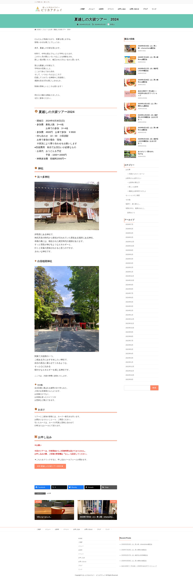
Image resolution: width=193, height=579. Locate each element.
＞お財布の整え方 (133, 182)
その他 (128, 200)
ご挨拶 (39, 529)
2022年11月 (130, 371)
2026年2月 (129, 237)
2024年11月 (130, 276)
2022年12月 (130, 366)
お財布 (57, 529)
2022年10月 (130, 375)
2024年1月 (129, 315)
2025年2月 (129, 267)
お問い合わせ (88, 529)
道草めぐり (131, 213)
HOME (80, 538)
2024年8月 (129, 289)
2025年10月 (130, 246)
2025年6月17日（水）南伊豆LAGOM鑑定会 (134, 555)
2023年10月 (130, 328)
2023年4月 (129, 354)
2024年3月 (129, 306)
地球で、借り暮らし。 (133, 204)
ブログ (99, 529)
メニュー (47, 529)
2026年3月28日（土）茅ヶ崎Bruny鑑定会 (134, 560)
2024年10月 (130, 280)
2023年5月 (129, 349)
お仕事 (49, 493)
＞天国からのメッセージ (135, 174)
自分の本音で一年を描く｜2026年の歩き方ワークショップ (147, 93)
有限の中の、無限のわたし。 (136, 208)
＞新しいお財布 (132, 187)
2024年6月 (129, 298)
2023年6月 (129, 345)
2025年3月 (129, 263)
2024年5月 (129, 302)
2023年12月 (130, 319)
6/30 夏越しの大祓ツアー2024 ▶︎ (50, 466)
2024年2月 (129, 310)
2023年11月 (130, 323)
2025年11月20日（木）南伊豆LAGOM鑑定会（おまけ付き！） (148, 117)
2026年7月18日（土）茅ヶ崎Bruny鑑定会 (134, 549)
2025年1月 (129, 272)
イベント (66, 529)
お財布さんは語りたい (133, 178)
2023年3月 (129, 358)
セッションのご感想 (133, 195)
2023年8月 (129, 336)
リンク (107, 529)
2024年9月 (129, 285)
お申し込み (76, 529)
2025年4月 (129, 259)
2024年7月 (129, 293)
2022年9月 (129, 379)
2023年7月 (129, 341)
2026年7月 (129, 224)
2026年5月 (129, 229)
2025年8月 (129, 250)
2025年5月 (129, 254)
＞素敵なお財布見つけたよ (136, 191)
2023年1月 (129, 362)
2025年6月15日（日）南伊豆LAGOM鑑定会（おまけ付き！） (148, 141)
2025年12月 (130, 242)
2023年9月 (129, 332)
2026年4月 (129, 233)
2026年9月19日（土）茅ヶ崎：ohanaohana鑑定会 (136, 544)
